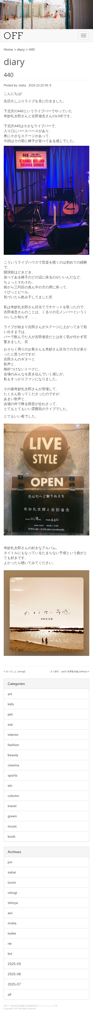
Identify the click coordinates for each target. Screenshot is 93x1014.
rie (10, 943)
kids (11, 704)
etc (10, 786)
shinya (13, 903)
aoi (10, 913)
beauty (13, 755)
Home (8, 49)
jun (10, 862)
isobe (12, 933)
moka (12, 923)
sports (12, 775)
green (12, 816)
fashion (13, 745)
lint (10, 954)
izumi (12, 882)
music (12, 826)
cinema (13, 765)
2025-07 (14, 984)
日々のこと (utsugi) (15, 671)
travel (12, 806)
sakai (12, 872)
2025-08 (14, 974)
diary (21, 49)
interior (13, 735)
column (13, 796)
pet (10, 714)
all (9, 994)
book (11, 836)
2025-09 (14, 964)
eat (10, 724)
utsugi (12, 893)
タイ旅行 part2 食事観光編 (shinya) (68, 671)
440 (8, 75)
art (10, 694)
